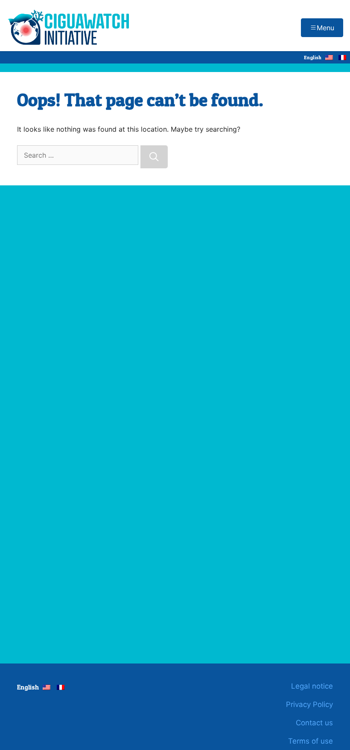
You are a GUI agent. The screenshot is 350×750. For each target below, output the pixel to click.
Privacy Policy (309, 704)
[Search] (154, 156)
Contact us (314, 722)
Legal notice (312, 686)
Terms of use (310, 741)
